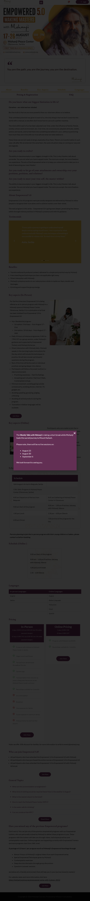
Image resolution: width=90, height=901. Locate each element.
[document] (45, 450)
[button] (74, 433)
